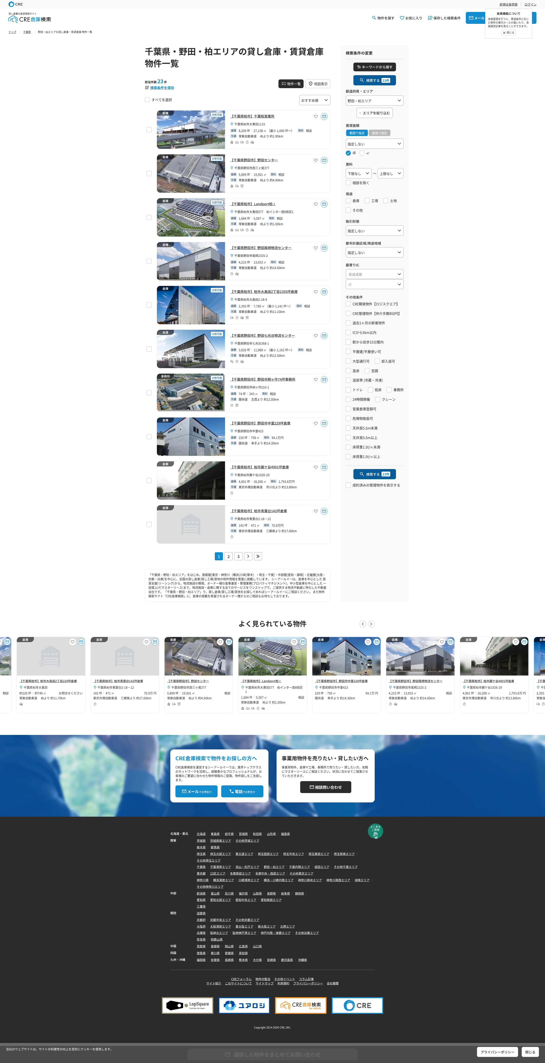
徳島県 (201, 953)
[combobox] (375, 274)
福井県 (243, 893)
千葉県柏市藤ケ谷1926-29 (252, 475)
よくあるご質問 (375, 828)
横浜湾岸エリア (223, 880)
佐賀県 (215, 960)
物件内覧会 (262, 979)
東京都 (201, 873)
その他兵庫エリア (307, 933)
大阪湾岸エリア (220, 926)
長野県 (271, 893)
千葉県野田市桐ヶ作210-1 (251, 387)
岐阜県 (285, 893)
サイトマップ (265, 983)
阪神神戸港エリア (244, 933)
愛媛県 (229, 953)
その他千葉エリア (346, 867)
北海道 (201, 834)
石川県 (229, 893)
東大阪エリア (244, 926)
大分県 (257, 960)
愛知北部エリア (220, 900)
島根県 (215, 946)
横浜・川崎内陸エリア (279, 880)
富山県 (215, 893)
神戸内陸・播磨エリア (276, 933)
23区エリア (217, 873)
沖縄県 (302, 960)
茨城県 (201, 840)
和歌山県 (217, 939)
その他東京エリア (301, 873)
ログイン (530, 4)
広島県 (243, 946)
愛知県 (201, 900)
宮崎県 (271, 960)
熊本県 (243, 960)
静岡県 (299, 893)
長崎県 (229, 960)
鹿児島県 (287, 960)
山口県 (257, 946)
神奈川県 (203, 880)
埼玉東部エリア (318, 854)
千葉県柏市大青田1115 (249, 124)
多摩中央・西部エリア (270, 873)
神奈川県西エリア (338, 880)
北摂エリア (287, 926)
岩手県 (229, 834)
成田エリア (321, 867)
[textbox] (374, 274)
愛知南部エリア (271, 900)
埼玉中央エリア (293, 854)
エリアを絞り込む (376, 112)
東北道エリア (244, 854)
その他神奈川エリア (210, 886)
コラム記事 (306, 979)
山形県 (271, 834)
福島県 (285, 834)
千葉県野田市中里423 (248, 431)
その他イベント (284, 979)
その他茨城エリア (247, 840)
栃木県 (201, 847)
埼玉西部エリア (268, 854)
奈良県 (201, 939)
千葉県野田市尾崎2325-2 (251, 255)
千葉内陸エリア (299, 867)
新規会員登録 (509, 4)
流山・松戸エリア (247, 867)
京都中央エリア (220, 920)
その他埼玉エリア (209, 860)
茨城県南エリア (220, 840)
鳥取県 (201, 946)
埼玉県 (201, 854)
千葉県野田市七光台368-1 (251, 343)
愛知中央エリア (245, 900)
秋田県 (257, 834)
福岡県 (201, 960)
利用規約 (283, 983)
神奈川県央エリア (310, 880)
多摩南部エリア (240, 873)
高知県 (243, 953)
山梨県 (257, 893)
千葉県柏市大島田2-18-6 (250, 299)
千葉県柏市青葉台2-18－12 (252, 518)
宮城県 (243, 834)
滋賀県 (201, 913)
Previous (362, 624)
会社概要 (333, 983)
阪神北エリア (219, 933)
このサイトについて (238, 983)
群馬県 (215, 847)
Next (371, 624)
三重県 (201, 906)
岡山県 (229, 946)
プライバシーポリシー (308, 983)
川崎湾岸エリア (248, 880)
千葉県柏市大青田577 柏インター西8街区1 (264, 211)
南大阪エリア (267, 926)
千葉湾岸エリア (220, 867)
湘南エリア (362, 880)
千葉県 (201, 867)
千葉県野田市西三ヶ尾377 (251, 168)
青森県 (215, 834)
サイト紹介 (213, 983)
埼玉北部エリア (220, 854)
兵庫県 (201, 933)
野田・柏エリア (274, 867)
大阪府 (201, 926)
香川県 (215, 953)
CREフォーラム (241, 979)
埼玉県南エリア (344, 854)
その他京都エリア (247, 920)
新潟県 (201, 893)
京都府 (201, 920)
